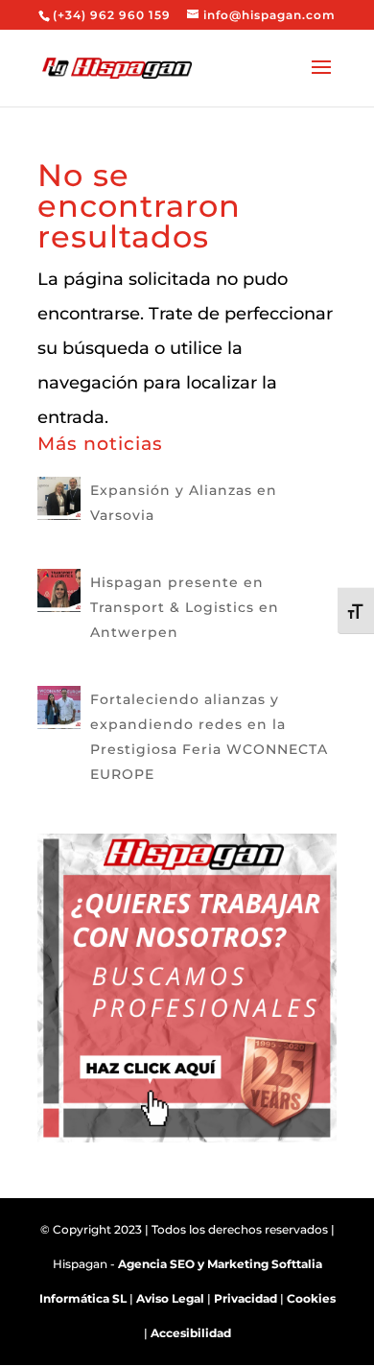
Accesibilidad (191, 1333)
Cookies (311, 1298)
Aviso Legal (170, 1298)
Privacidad (245, 1298)
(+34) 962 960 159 (112, 15)
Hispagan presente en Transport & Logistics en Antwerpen (184, 607)
